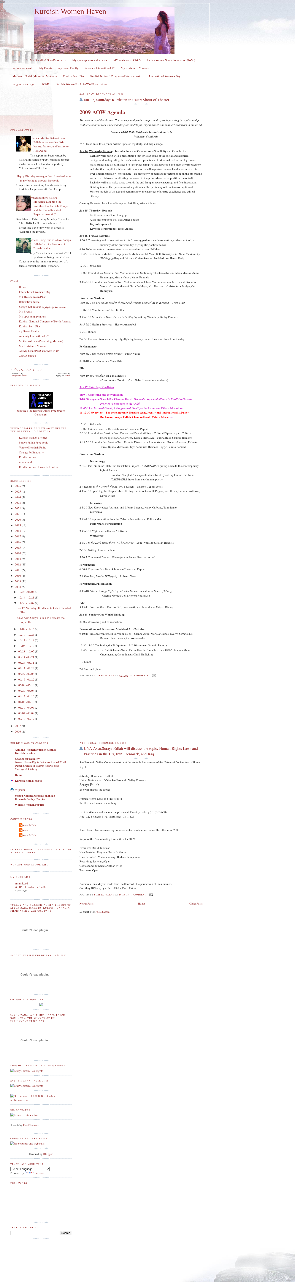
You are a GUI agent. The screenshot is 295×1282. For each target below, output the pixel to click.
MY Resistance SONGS (127, 60)
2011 (18, 570)
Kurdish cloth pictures (28, 780)
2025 (18, 491)
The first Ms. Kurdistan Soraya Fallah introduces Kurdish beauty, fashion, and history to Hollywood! (49, 144)
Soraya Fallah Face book (33, 442)
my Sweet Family (68, 68)
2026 (18, 486)
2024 (18, 497)
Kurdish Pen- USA (73, 76)
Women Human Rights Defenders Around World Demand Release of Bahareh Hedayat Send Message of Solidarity (40, 765)
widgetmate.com (19, 375)
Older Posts (196, 903)
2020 (18, 519)
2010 (18, 576)
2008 (18, 587)
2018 (18, 531)
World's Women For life (29, 804)
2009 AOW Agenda (102, 112)
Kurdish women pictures (33, 437)
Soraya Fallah (28, 825)
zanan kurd (25, 462)
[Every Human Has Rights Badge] (26, 1071)
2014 (18, 553)
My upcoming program (32, 316)
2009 (18, 581)
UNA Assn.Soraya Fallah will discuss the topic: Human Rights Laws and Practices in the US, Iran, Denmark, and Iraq (141, 751)
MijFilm (20, 790)
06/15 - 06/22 (26, 679)
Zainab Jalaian (27, 356)
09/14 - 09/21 (26, 657)
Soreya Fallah (28, 835)
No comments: (140, 675)
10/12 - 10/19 (26, 640)
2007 (18, 726)
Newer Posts (86, 903)
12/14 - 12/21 (26, 597)
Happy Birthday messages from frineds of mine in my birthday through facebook (44, 178)
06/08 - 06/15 (26, 685)
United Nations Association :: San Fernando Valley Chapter (35, 797)
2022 (18, 508)
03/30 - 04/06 (26, 707)
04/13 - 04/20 (26, 696)
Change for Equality (27, 758)
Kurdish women (28, 457)
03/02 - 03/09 (26, 713)
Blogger (47, 1154)
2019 (18, 525)
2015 (18, 547)
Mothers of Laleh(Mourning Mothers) (35, 76)
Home (16, 60)
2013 (18, 559)
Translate (38, 1173)
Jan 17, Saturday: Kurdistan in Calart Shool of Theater (126, 99)
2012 (18, 564)
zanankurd (21, 883)
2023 (18, 503)
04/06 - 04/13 (26, 702)
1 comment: (139, 894)
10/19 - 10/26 (26, 634)
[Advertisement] (111, 709)
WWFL (46, 84)
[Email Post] (154, 675)
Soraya (24, 830)
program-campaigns (24, 84)
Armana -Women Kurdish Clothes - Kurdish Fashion (36, 751)
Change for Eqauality (31, 452)
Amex (67, 375)
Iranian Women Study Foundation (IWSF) (171, 60)
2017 (18, 536)
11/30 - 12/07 (26, 603)
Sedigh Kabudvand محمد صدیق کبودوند (42, 307)
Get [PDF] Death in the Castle (30, 887)
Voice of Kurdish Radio (32, 447)
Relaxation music (23, 68)
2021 (18, 514)
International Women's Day (165, 76)
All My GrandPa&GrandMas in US (46, 60)
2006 (18, 731)
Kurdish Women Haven (70, 11)
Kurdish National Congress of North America (116, 76)
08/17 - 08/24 (26, 668)
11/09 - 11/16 (26, 629)
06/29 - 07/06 (26, 674)
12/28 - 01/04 (26, 592)
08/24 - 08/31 (26, 663)
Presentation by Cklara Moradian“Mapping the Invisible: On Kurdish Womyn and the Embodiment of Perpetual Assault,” (49, 206)
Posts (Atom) (102, 912)
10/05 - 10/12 (26, 646)
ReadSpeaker (30, 1125)
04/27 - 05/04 (26, 691)
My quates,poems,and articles (89, 60)
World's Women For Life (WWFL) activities (82, 84)
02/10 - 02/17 (26, 719)
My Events (45, 68)
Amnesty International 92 (100, 68)
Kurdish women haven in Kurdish (38, 467)
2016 (18, 542)
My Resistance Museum (135, 68)
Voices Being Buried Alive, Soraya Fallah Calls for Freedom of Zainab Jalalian (50, 244)
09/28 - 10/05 (26, 651)
